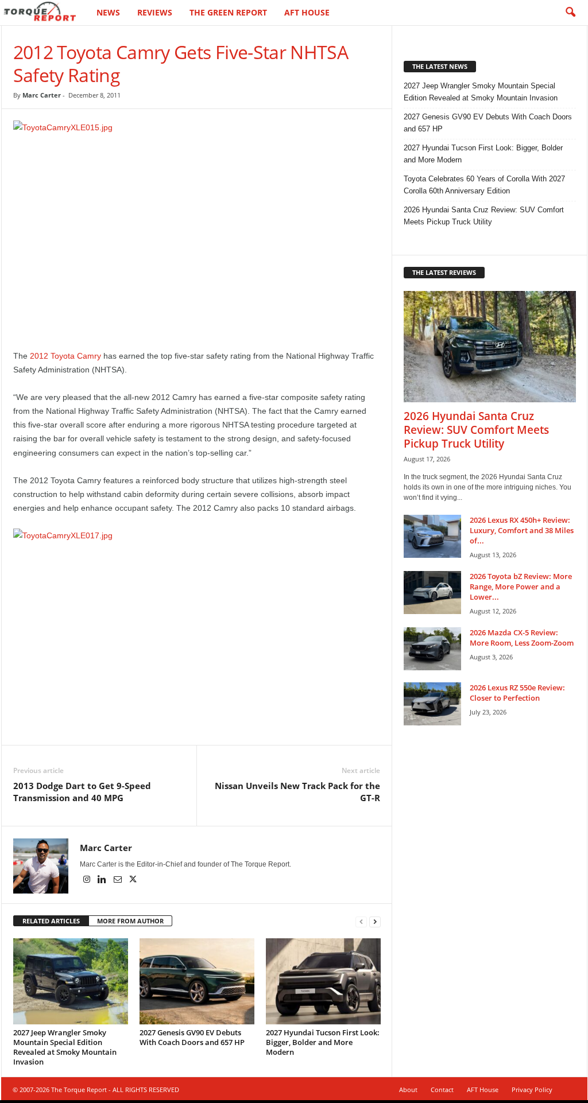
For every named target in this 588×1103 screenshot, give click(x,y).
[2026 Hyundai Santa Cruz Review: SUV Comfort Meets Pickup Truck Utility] (490, 346)
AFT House (307, 12)
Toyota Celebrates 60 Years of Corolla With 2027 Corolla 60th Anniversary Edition (484, 184)
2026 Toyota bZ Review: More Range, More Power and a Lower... (521, 586)
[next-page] (375, 921)
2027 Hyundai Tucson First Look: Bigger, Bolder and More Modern (323, 1042)
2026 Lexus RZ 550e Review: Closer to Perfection (517, 692)
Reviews (154, 12)
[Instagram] (87, 880)
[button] (570, 12)
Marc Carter (41, 95)
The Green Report (228, 12)
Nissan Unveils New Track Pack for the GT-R (297, 791)
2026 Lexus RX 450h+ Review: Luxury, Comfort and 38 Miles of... (522, 530)
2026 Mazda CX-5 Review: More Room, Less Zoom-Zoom (522, 637)
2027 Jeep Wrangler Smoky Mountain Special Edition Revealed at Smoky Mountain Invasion (65, 1047)
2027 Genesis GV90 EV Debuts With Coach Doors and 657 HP (192, 1037)
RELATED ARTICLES (51, 920)
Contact (442, 1089)
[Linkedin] (103, 880)
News (108, 12)
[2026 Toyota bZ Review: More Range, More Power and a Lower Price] (432, 592)
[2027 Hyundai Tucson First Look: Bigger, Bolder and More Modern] (323, 981)
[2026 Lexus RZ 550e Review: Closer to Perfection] (432, 703)
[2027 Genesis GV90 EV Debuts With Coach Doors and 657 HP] (197, 981)
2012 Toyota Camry (65, 355)
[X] (133, 880)
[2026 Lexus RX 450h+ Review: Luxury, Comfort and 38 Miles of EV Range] (432, 536)
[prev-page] (361, 921)
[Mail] (118, 880)
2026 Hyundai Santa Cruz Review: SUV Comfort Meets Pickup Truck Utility (484, 215)
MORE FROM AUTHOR (130, 920)
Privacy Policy (532, 1089)
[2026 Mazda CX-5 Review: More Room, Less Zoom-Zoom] (432, 648)
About (408, 1089)
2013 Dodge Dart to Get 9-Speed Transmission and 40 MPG (82, 791)
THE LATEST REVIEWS (444, 272)
